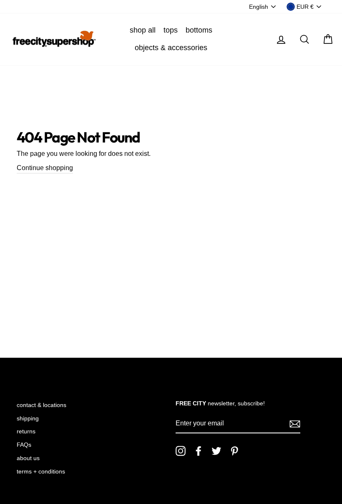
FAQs (24, 445)
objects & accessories (171, 47)
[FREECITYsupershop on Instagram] (181, 451)
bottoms (199, 30)
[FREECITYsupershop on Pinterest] (234, 451)
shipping (28, 418)
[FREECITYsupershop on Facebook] (199, 451)
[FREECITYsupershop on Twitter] (216, 451)
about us (28, 458)
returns (26, 431)
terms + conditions (41, 471)
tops (170, 30)
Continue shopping (45, 167)
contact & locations (41, 405)
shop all (143, 30)
